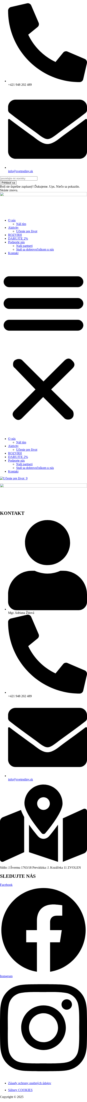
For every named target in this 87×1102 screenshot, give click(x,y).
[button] (43, 346)
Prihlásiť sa (8, 182)
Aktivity (13, 227)
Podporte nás (16, 242)
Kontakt (13, 253)
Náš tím (21, 224)
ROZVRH (15, 235)
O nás (12, 220)
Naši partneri (24, 245)
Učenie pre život (26, 231)
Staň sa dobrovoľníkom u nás (35, 249)
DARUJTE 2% (18, 238)
